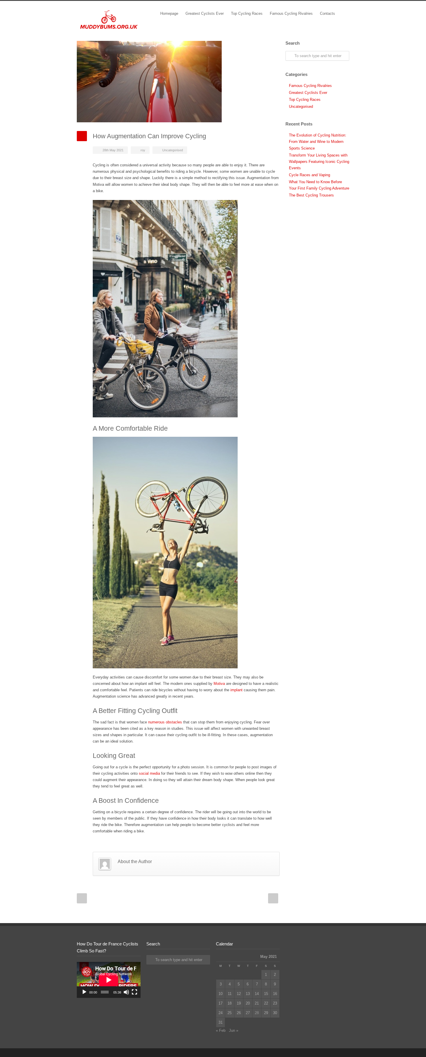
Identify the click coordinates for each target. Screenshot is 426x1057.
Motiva (219, 683)
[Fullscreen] (134, 992)
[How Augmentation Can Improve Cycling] (178, 81)
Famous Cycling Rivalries (291, 13)
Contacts (327, 13)
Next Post (273, 898)
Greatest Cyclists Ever (204, 13)
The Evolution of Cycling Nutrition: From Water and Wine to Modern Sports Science (317, 141)
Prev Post (82, 898)
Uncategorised (172, 150)
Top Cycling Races (247, 13)
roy (143, 150)
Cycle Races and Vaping (309, 175)
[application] (109, 980)
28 (257, 1013)
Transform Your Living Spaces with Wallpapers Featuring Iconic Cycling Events (319, 161)
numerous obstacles (165, 722)
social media (149, 773)
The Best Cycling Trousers (311, 195)
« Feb (220, 1030)
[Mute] (126, 992)
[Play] (84, 992)
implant (236, 690)
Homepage (169, 13)
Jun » (233, 1030)
